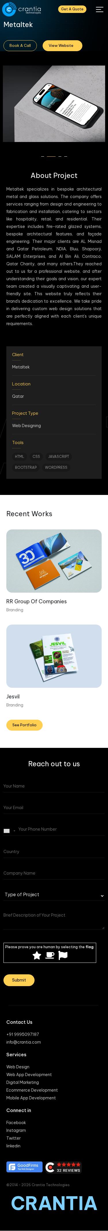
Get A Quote (72, 9)
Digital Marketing (22, 1082)
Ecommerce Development (32, 1090)
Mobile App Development (31, 1098)
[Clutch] (64, 1167)
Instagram (16, 1130)
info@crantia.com (23, 1042)
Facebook (16, 1122)
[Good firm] (24, 1166)
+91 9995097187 (22, 1034)
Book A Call (20, 45)
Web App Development (29, 1074)
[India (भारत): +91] (10, 831)
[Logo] (22, 9)
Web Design (17, 1066)
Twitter (13, 1138)
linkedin (13, 1146)
